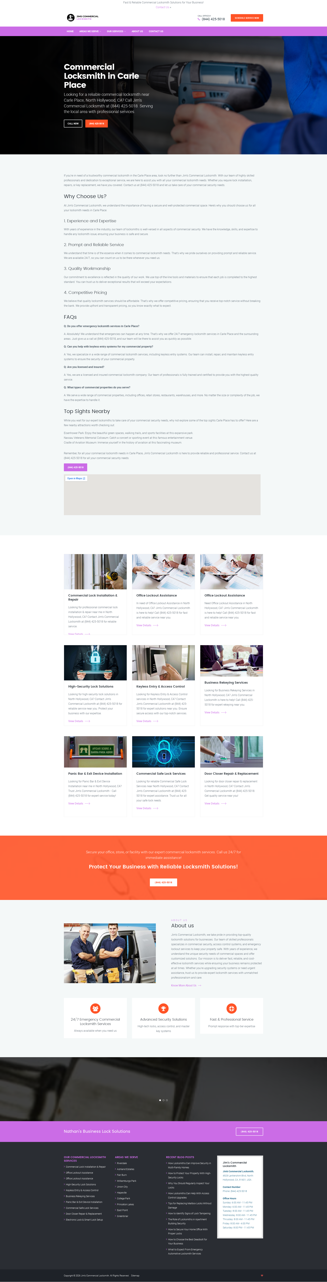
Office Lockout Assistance (79, 1172)
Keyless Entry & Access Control (82, 1190)
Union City (122, 1186)
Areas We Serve (89, 31)
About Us (137, 31)
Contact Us (162, 7)
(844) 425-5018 (213, 19)
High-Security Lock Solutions (81, 1184)
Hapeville (122, 1192)
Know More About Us (183, 985)
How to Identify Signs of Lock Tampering (189, 1213)
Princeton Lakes (125, 1204)
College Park (123, 1198)
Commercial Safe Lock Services (82, 1208)
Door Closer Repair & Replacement (84, 1213)
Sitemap (135, 1275)
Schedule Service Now (247, 18)
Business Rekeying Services (80, 1196)
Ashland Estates (125, 1169)
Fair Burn (122, 1174)
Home (70, 31)
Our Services (115, 31)
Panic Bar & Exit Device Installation (84, 1202)
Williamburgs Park (126, 1180)
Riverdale (122, 1163)
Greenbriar (122, 1216)
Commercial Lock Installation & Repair (86, 1166)
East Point (122, 1210)
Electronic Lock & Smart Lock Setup (84, 1219)
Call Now (73, 123)
